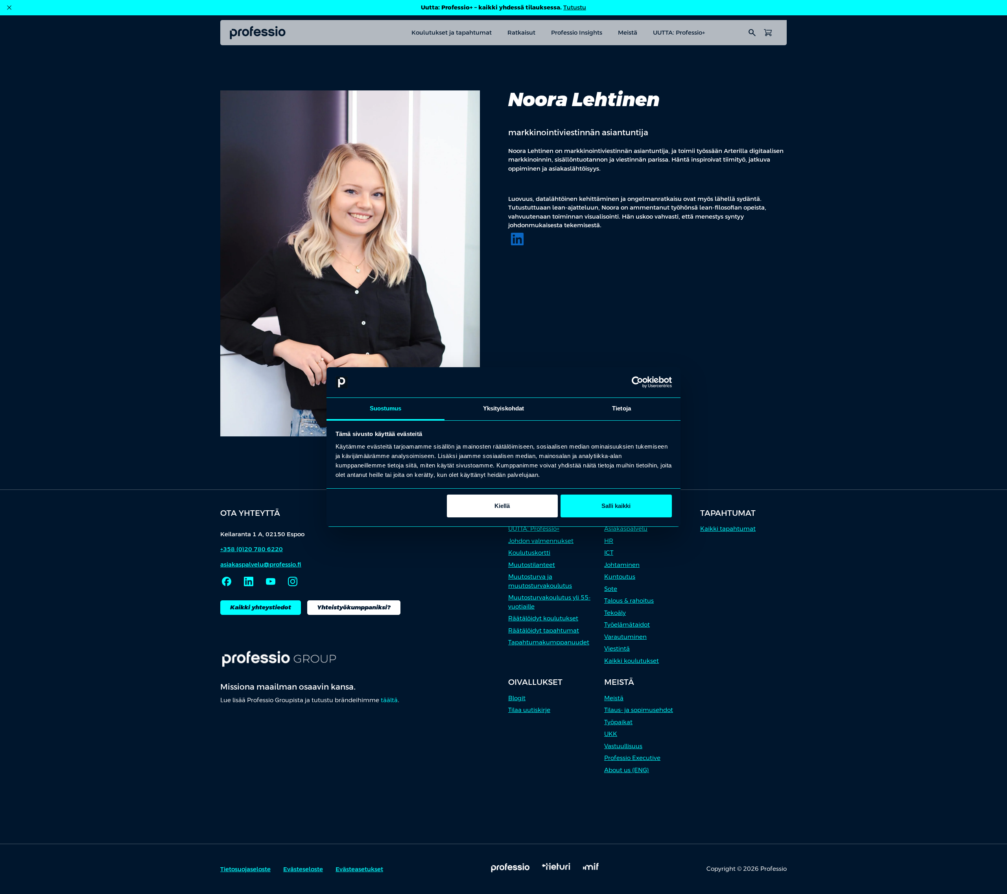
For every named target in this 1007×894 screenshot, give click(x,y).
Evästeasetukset (359, 869)
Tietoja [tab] (621, 408)
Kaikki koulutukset (631, 660)
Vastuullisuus (623, 746)
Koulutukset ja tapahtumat (451, 32)
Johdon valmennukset (541, 540)
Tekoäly (615, 612)
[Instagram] (292, 581)
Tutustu (574, 7)
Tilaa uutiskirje (529, 709)
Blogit (517, 698)
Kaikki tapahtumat (728, 528)
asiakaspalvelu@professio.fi (260, 564)
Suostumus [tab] (386, 408)
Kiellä (502, 505)
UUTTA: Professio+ (679, 32)
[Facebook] (226, 581)
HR (608, 540)
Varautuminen (625, 636)
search (752, 32)
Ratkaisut (521, 32)
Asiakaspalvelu (625, 528)
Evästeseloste (303, 869)
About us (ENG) (626, 770)
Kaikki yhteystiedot (260, 607)
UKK (610, 733)
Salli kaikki (616, 505)
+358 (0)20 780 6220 (251, 549)
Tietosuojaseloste (245, 869)
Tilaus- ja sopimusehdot (638, 709)
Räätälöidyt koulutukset (543, 618)
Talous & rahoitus (629, 600)
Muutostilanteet (531, 564)
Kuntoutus (619, 576)
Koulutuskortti (529, 552)
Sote (610, 588)
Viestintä (617, 648)
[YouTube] (270, 581)
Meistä (627, 32)
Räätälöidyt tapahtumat (543, 630)
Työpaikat (618, 722)
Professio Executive (632, 757)
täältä (389, 700)
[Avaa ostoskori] (768, 32)
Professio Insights (576, 32)
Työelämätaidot (627, 624)
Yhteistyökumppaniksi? (354, 607)
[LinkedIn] (517, 239)
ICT (608, 552)
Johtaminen (622, 564)
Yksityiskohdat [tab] (503, 408)
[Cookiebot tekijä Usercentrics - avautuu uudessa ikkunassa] (637, 382)
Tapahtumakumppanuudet (548, 642)
